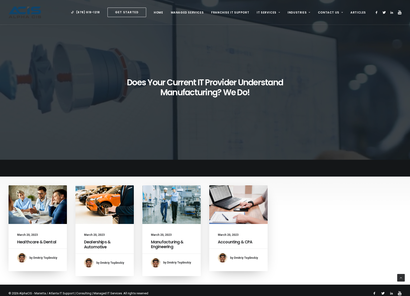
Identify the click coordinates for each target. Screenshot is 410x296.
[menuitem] (85, 12)
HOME (158, 12)
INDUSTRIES (297, 12)
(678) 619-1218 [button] (88, 12)
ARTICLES (358, 12)
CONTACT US (328, 12)
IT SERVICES (266, 12)
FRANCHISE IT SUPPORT (230, 12)
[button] (377, 12)
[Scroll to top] (401, 277)
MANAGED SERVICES (187, 12)
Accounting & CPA (235, 242)
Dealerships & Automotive (97, 244)
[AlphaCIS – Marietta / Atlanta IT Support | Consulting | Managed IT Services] (25, 12)
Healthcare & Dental (36, 242)
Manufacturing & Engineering (167, 244)
